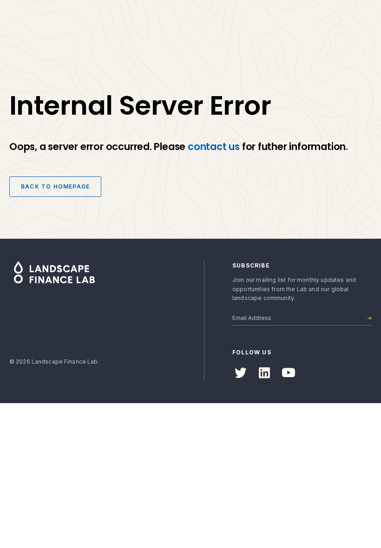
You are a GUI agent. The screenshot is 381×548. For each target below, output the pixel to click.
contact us (214, 146)
